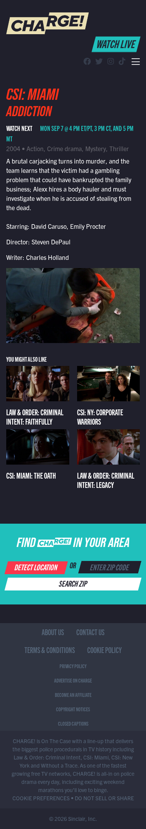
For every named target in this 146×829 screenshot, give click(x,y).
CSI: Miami (32, 97)
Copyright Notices (73, 708)
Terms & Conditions (50, 650)
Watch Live (116, 44)
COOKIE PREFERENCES (41, 797)
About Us (53, 632)
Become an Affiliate (73, 694)
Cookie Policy (104, 650)
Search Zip (73, 583)
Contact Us (90, 632)
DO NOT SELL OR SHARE (104, 797)
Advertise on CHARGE (73, 680)
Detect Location (36, 567)
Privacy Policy (73, 665)
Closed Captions (73, 723)
